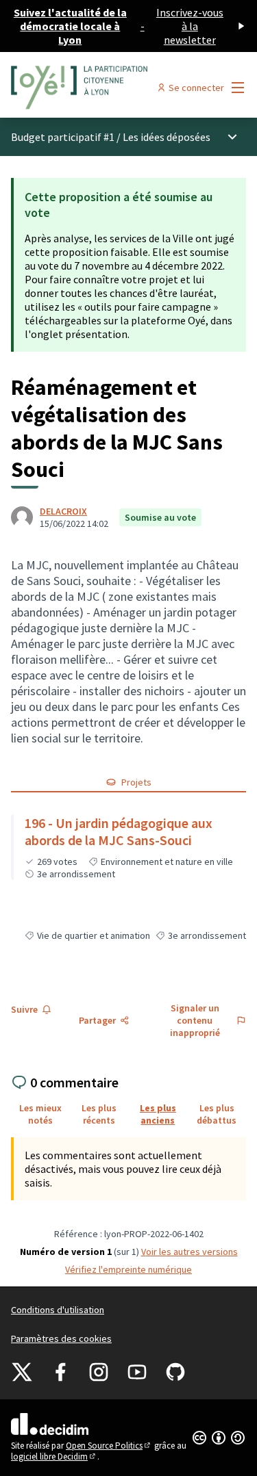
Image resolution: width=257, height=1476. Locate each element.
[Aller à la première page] (97, 87)
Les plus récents (99, 1114)
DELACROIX (63, 511)
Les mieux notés (40, 1114)
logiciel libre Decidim (54, 1456)
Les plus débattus (216, 1114)
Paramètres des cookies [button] (61, 1338)
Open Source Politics (109, 1445)
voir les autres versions (189, 1251)
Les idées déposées (166, 137)
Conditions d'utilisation (57, 1310)
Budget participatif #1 (62, 137)
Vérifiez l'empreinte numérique (128, 1269)
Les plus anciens (158, 1114)
